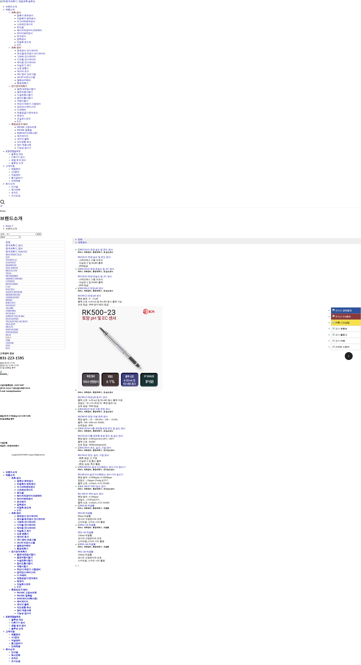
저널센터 (15, 175)
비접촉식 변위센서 (26, 18)
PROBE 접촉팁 (24, 130)
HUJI (8, 335)
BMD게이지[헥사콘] (27, 133)
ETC (19, 45)
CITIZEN (10, 281)
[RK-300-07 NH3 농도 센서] (219, 486)
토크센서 (21, 36)
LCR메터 (21, 110)
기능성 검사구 (24, 148)
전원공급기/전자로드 (27, 113)
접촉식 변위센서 (25, 15)
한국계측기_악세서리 (16, 251)
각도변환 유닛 (24, 142)
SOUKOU (11, 305)
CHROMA (11, 311)
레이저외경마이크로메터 (29, 30)
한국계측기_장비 (14, 248)
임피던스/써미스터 (26, 107)
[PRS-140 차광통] (219, 544)
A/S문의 (15, 172)
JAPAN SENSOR (14, 292)
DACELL (10, 289)
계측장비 (82, 242)
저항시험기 (22, 101)
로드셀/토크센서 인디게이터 (31, 53)
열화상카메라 (24, 80)
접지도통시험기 (25, 98)
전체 (8, 242)
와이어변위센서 (25, 33)
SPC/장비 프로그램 (26, 74)
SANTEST (11, 262)
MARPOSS (11, 265)
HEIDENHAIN (13, 295)
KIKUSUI (10, 303)
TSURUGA (11, 260)
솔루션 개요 (17, 154)
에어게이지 (22, 136)
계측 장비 (16, 47)
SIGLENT (10, 324)
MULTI (9, 327)
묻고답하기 (17, 178)
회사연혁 (15, 189)
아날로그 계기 (24, 65)
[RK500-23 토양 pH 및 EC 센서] (219, 348)
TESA (9, 273)
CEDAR (10, 343)
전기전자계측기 (19, 86)
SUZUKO (10, 313)
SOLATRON (12, 268)
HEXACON (11, 270)
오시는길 (15, 195)
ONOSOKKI (12, 332)
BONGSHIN (12, 284)
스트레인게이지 (25, 24)
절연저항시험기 (25, 92)
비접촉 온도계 (24, 42)
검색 (39, 234)
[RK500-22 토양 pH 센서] (219, 288)
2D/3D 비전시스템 (26, 77)
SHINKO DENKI (14, 278)
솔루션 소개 (17, 163)
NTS (8, 345)
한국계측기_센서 (14, 245)
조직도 (14, 192)
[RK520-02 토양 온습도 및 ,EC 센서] (219, 269)
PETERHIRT (12, 276)
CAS (8, 286)
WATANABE (12, 329)
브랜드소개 (11, 6)
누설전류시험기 (25, 95)
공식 (341, 328)
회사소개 (10, 184)
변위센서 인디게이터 (27, 50)
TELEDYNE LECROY (17, 321)
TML (8, 340)
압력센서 (21, 39)
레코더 (20, 115)
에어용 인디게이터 (26, 62)
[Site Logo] (17, 1)
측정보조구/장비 (19, 124)
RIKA (8, 337)
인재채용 (15, 181)
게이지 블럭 (23, 139)
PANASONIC (12, 319)
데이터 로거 (23, 71)
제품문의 (15, 169)
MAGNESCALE (14, 254)
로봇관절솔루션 (13, 151)
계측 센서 (16, 12)
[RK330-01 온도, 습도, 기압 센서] (219, 447)
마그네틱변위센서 (26, 21)
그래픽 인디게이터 (26, 56)
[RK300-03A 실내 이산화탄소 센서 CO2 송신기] (219, 467)
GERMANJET (12, 297)
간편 (342, 322)
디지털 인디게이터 (26, 59)
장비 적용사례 (24, 145)
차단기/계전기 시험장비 (29, 104)
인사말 (14, 187)
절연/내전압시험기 (26, 89)
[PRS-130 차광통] (219, 525)
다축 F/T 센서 (18, 157)
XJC (8, 257)
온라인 (343, 310)
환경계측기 (22, 83)
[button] (1, 206)
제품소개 (10, 9)
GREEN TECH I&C (15, 316)
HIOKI (9, 300)
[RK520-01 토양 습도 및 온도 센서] (219, 249)
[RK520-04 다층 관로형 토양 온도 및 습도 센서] (219, 428)
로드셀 (20, 27)
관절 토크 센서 (18, 160)
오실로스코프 (24, 118)
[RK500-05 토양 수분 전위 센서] (219, 409)
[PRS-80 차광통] (219, 505)
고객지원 (10, 166)
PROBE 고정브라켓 (26, 127)
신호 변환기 (23, 68)
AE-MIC (10, 308)
